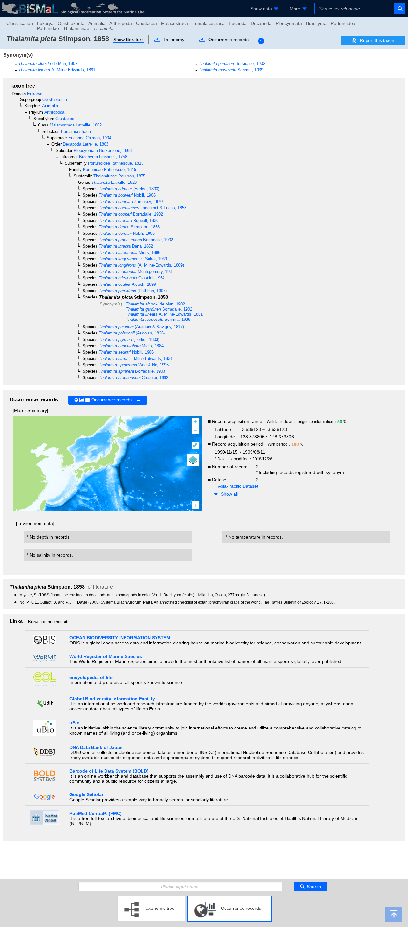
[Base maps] (193, 460)
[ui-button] (399, 8)
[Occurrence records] (229, 898)
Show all (229, 494)
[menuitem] (263, 8)
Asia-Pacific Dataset (238, 486)
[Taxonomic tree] (151, 898)
